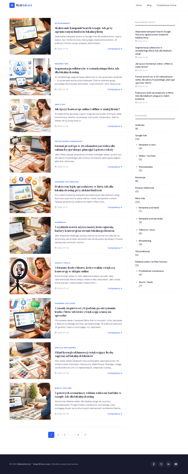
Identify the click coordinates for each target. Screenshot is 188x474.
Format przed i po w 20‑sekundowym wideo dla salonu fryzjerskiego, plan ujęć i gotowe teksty (85, 147)
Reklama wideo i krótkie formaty (151, 261)
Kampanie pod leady (149, 207)
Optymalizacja (142, 251)
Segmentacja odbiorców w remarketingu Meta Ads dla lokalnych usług (87, 70)
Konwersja (140, 177)
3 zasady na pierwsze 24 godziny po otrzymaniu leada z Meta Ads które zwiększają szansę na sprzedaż (85, 311)
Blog (149, 5)
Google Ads (141, 135)
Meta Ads (140, 198)
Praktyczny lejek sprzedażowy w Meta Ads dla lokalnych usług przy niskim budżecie (84, 188)
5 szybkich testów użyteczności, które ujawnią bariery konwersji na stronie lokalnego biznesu (84, 229)
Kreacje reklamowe (144, 188)
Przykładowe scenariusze (151, 271)
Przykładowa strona (166, 5)
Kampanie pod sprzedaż (151, 218)
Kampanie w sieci (147, 144)
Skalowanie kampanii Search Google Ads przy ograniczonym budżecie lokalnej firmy (84, 30)
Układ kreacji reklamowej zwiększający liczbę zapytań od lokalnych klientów (84, 354)
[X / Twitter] (161, 464)
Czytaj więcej (114, 49)
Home (139, 5)
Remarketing (145, 240)
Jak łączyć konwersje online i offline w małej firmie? (87, 109)
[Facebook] (154, 464)
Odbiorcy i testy (147, 229)
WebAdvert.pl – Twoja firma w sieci (34, 464)
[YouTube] (176, 464)
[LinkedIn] (168, 464)
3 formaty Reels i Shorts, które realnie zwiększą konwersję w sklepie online (85, 269)
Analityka (139, 125)
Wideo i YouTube (147, 156)
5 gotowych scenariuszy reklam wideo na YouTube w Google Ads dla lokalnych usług (88, 394)
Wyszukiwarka (146, 167)
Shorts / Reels (146, 282)
